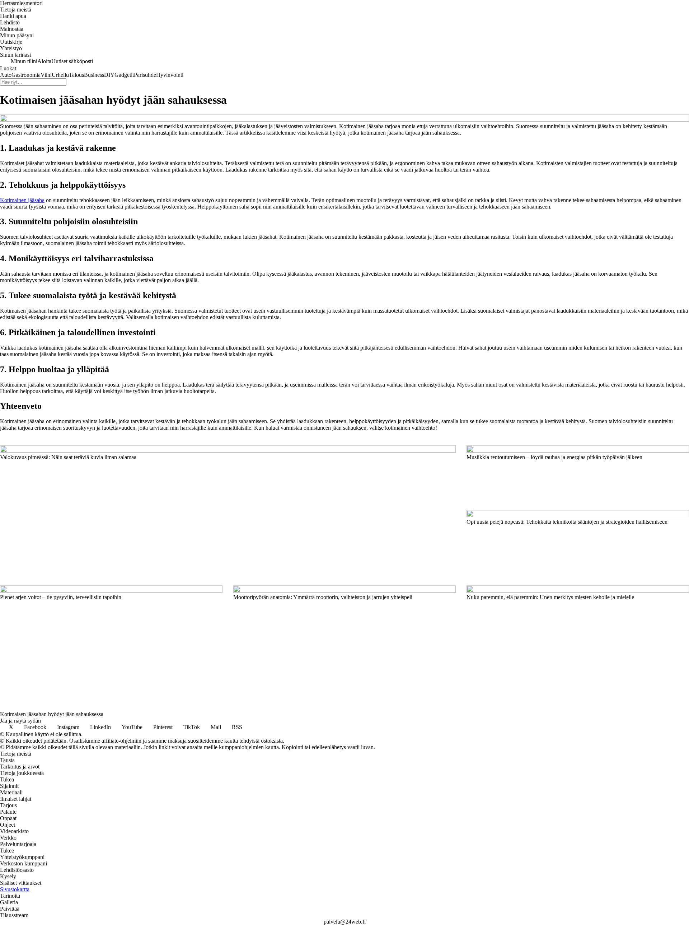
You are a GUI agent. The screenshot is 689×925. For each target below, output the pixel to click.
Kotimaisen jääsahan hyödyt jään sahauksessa (51, 714)
